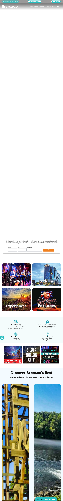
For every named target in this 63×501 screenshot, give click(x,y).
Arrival (9, 247)
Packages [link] (49, 6)
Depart (19, 247)
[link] (2, 338)
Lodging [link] (36, 6)
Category (29, 247)
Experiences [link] (41, 6)
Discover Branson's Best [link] (31, 372)
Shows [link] (31, 6)
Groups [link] (54, 6)
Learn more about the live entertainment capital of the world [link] (31, 377)
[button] (4, 355)
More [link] (58, 6)
